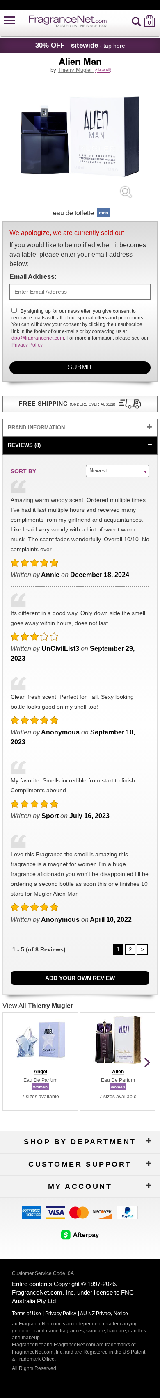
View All (37, 1005)
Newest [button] (98, 471)
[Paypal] (127, 1212)
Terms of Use (26, 1313)
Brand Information (36, 427)
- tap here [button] (80, 45)
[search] (136, 20)
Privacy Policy (26, 344)
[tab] (80, 428)
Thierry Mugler (76, 70)
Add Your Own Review (80, 978)
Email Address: (33, 276)
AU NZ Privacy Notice (104, 1313)
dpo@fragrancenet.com (37, 337)
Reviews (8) (24, 445)
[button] (9, 20)
